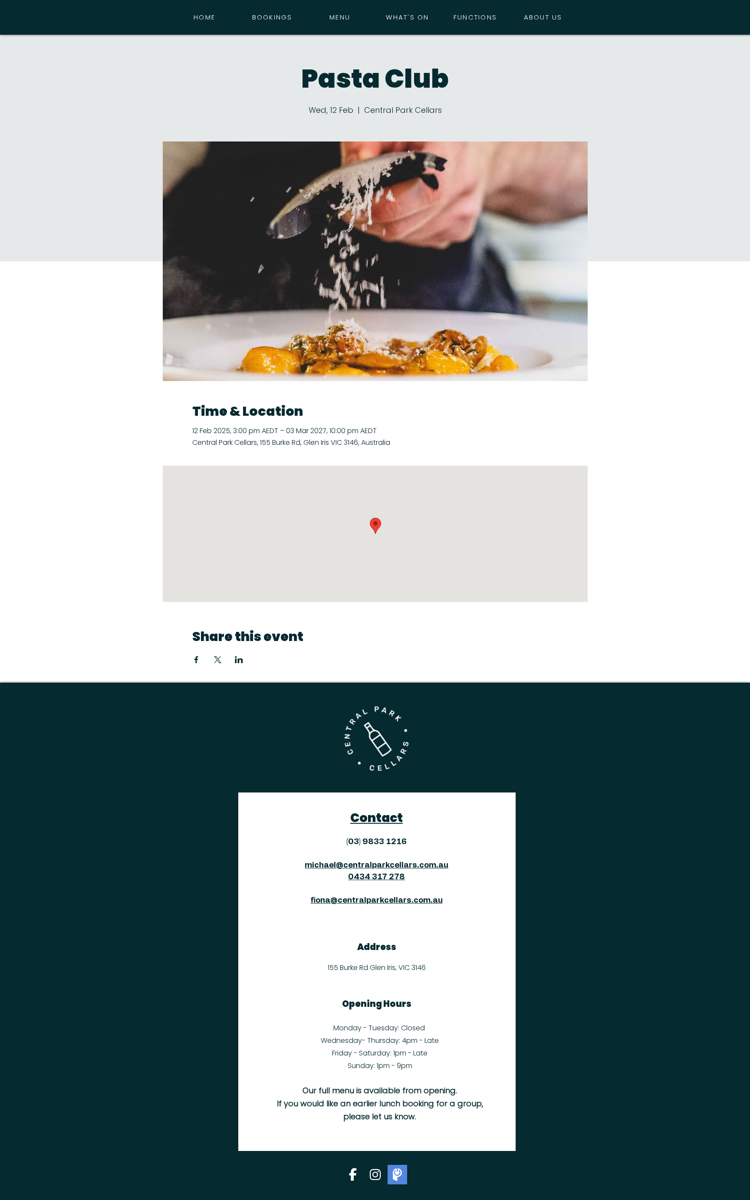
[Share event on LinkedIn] (239, 659)
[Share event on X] (218, 659)
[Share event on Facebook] (196, 659)
